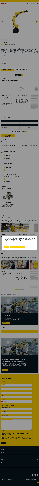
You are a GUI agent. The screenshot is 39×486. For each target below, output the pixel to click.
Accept (22, 246)
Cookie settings (14, 246)
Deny (6, 246)
